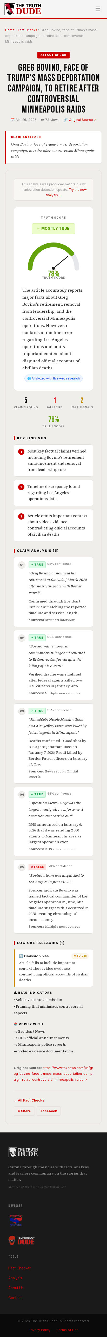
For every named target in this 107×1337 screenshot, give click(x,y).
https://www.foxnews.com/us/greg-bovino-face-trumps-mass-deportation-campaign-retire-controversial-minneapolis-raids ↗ (53, 1074)
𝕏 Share (24, 1111)
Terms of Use (67, 1330)
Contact (15, 1298)
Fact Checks (27, 30)
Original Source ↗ (83, 120)
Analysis (15, 1278)
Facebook (49, 1111)
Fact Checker (19, 1268)
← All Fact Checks (29, 1100)
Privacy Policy (39, 1330)
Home (10, 30)
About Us (16, 1288)
